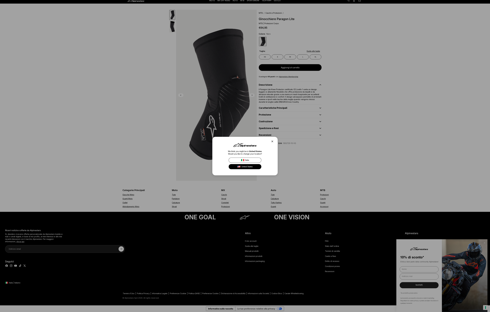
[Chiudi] (273, 141)
